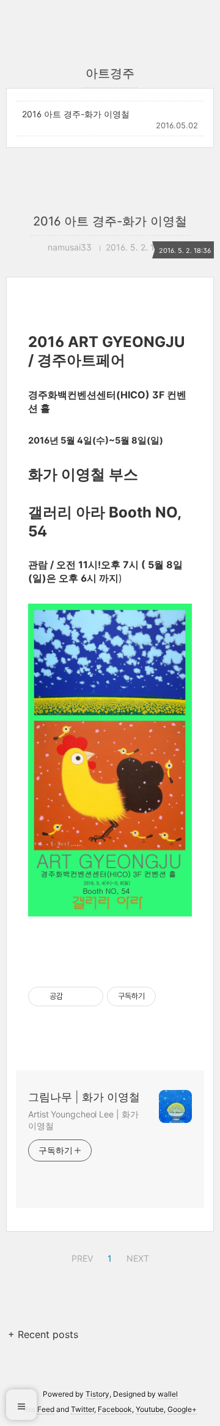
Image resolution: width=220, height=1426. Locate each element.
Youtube (150, 1409)
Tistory (97, 1394)
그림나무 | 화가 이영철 (84, 1097)
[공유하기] (74, 996)
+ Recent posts (43, 1334)
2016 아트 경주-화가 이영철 (76, 114)
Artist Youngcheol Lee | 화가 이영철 (83, 1120)
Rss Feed (38, 1409)
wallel (168, 1394)
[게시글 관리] (89, 996)
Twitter (82, 1409)
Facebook (115, 1409)
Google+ (182, 1409)
